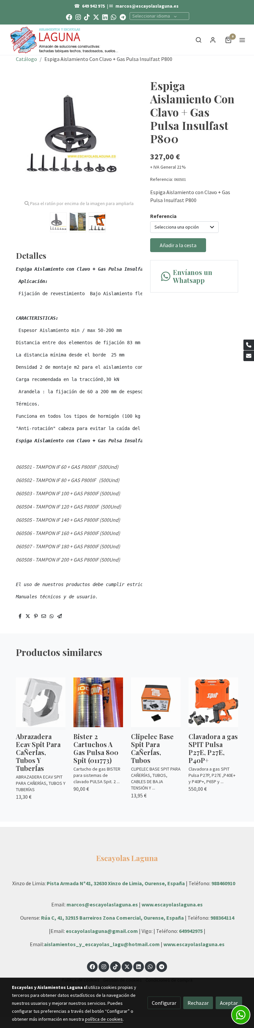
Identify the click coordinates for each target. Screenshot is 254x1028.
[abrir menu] (242, 39)
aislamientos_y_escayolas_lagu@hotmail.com (102, 944)
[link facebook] (69, 17)
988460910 (223, 883)
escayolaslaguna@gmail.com (102, 931)
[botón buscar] (198, 39)
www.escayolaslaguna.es (172, 904)
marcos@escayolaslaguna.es (147, 6)
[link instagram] (78, 17)
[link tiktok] (87, 17)
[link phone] (248, 345)
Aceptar (229, 1003)
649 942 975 (93, 6)
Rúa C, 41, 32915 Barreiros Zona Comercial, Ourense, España (113, 917)
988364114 (222, 917)
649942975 (191, 931)
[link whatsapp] (113, 17)
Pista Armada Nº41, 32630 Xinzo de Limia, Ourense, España (116, 883)
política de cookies (104, 1019)
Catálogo (26, 59)
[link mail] (248, 356)
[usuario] (213, 39)
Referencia (163, 216)
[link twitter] (96, 17)
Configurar (164, 1003)
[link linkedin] (105, 17)
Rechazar (198, 1003)
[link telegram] (123, 17)
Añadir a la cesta (178, 245)
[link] (64, 40)
